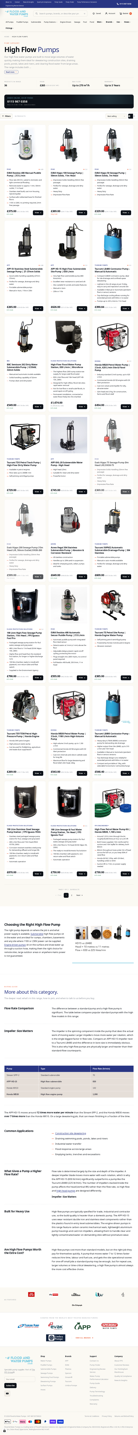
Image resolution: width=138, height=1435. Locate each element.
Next (78, 895)
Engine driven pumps (15, 944)
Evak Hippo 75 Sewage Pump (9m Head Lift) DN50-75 (112, 464)
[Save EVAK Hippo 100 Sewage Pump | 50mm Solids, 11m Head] (86, 128)
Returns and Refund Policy (124, 1416)
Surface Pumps (46, 1385)
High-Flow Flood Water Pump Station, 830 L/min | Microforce (67, 366)
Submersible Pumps (48, 1369)
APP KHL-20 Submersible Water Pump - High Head (67, 464)
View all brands (83, 1338)
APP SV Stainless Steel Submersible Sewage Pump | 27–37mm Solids (25, 270)
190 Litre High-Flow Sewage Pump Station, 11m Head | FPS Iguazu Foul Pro (24, 635)
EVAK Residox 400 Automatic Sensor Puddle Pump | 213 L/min (67, 634)
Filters (8, 116)
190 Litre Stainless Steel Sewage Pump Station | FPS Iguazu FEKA (23, 830)
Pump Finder (70, 2)
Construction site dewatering (70, 1133)
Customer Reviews (121, 1365)
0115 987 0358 (17, 101)
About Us (9, 2)
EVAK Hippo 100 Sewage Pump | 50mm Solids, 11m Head (67, 174)
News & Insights (28, 2)
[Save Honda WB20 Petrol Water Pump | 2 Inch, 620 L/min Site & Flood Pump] (130, 319)
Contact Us (94, 1361)
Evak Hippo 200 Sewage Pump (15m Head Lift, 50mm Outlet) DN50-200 (25, 549)
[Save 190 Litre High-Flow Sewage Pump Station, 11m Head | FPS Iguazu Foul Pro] (42, 588)
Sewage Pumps (47, 1373)
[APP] (82, 1326)
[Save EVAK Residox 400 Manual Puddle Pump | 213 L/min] (42, 128)
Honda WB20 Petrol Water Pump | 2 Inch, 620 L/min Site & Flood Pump (112, 367)
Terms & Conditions (92, 1416)
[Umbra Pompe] (56, 1338)
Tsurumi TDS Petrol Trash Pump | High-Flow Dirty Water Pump (24, 464)
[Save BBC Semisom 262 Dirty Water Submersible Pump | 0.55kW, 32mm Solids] (42, 319)
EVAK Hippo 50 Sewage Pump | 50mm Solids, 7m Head (110, 174)
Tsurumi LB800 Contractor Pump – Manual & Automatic (112, 735)
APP (66, 1361)
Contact (17, 2)
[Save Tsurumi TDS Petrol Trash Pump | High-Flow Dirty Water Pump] (42, 418)
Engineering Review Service (15, 6)
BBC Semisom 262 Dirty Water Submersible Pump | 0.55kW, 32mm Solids (22, 367)
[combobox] (60, 14)
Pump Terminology (97, 1391)
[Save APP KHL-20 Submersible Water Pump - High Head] (86, 418)
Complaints (94, 1399)
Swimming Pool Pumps (50, 1377)
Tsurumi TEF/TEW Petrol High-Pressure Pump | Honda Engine (23, 735)
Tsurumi (68, 1381)
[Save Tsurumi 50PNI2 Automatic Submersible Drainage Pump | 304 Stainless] (130, 503)
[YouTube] (7, 1393)
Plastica (68, 1369)
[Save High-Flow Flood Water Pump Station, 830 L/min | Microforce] (86, 319)
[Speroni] (110, 1326)
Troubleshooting (96, 1395)
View (37, 212)
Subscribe (10, 1385)
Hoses (43, 1389)
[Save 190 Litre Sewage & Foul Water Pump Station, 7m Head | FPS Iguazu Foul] (86, 784)
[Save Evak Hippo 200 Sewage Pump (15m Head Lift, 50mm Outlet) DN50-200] (42, 503)
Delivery (93, 1387)
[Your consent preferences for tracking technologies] (4, 1430)
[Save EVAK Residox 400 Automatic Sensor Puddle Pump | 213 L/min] (86, 588)
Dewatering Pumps (48, 1381)
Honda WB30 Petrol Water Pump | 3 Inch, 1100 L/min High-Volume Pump (68, 736)
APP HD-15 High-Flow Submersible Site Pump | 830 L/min (68, 270)
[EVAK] (55, 1326)
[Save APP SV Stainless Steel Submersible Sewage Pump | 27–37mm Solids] (42, 224)
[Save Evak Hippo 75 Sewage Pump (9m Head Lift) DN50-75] (130, 418)
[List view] (135, 116)
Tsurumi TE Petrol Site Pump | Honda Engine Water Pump (110, 634)
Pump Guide (59, 2)
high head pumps (65, 1190)
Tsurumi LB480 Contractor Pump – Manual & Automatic (112, 270)
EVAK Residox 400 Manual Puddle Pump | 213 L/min (24, 174)
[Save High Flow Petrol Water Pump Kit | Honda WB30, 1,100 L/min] (130, 784)
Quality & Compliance (44, 2)
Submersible (37, 933)
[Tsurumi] (28, 1326)
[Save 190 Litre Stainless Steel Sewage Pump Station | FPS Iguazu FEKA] (42, 784)
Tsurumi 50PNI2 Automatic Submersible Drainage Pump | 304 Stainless (112, 550)
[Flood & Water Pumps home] (17, 13)
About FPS (118, 1361)
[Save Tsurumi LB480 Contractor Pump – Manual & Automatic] (130, 224)
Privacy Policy (107, 1416)
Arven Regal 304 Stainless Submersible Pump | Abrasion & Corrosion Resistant (67, 550)
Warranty (93, 1404)
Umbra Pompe (71, 1385)
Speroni (68, 1373)
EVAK (67, 1365)
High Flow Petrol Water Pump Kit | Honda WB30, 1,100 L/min (112, 830)
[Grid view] (130, 116)
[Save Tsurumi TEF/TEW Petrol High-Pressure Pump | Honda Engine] (42, 689)
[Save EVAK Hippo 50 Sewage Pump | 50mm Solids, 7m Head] (130, 128)
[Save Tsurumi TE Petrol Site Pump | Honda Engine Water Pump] (130, 588)
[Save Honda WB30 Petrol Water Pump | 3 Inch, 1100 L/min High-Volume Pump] (86, 689)
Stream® (68, 1377)
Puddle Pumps (46, 1365)
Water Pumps (46, 1361)
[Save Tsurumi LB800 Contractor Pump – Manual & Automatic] (130, 689)
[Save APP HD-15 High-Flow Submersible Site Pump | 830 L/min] (86, 224)
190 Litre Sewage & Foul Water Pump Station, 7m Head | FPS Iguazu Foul (66, 832)
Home (6, 37)
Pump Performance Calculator (87, 2)
